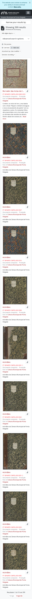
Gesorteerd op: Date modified (10, 51)
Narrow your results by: (16, 22)
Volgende (19, 596)
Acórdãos (6, 157)
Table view (16, 48)
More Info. (17, 7)
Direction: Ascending (8, 55)
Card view (6, 48)
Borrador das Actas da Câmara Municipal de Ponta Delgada (14, 91)
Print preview (7, 44)
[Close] (30, 2)
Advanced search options (13, 38)
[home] (11, 12)
